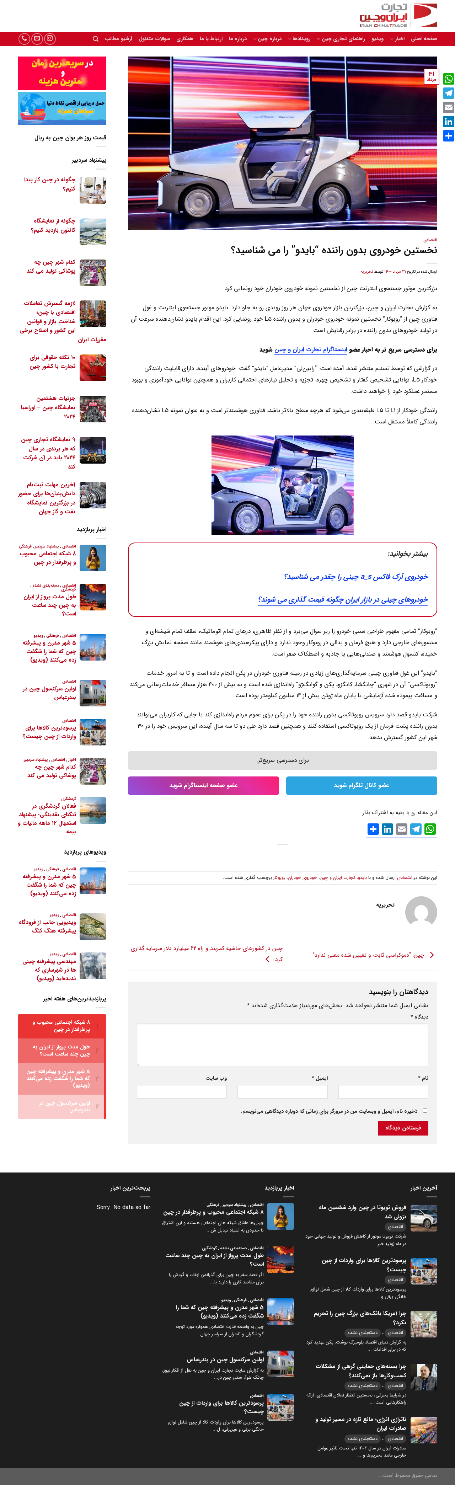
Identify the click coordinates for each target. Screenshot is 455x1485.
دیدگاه (419, 1017)
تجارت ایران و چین (337, 877)
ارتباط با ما (211, 39)
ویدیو (377, 39)
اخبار (399, 39)
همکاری (184, 39)
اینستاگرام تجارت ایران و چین (310, 349)
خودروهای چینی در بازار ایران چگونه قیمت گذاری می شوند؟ (343, 599)
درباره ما (238, 39)
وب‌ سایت (216, 1078)
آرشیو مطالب (118, 39)
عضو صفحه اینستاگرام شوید (204, 785)
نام (423, 1078)
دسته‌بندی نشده (363, 1332)
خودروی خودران (302, 877)
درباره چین (269, 39)
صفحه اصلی (424, 39)
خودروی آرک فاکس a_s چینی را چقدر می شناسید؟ (356, 577)
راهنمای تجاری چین (343, 39)
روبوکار (279, 877)
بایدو (362, 877)
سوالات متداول (154, 39)
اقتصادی (430, 240)
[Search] (95, 39)
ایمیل (319, 1078)
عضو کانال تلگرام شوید (361, 785)
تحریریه (366, 271)
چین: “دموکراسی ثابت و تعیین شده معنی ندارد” (369, 954)
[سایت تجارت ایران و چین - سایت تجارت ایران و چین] (394, 16)
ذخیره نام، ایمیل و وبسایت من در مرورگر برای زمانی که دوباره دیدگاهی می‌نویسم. (329, 1111)
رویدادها (301, 39)
